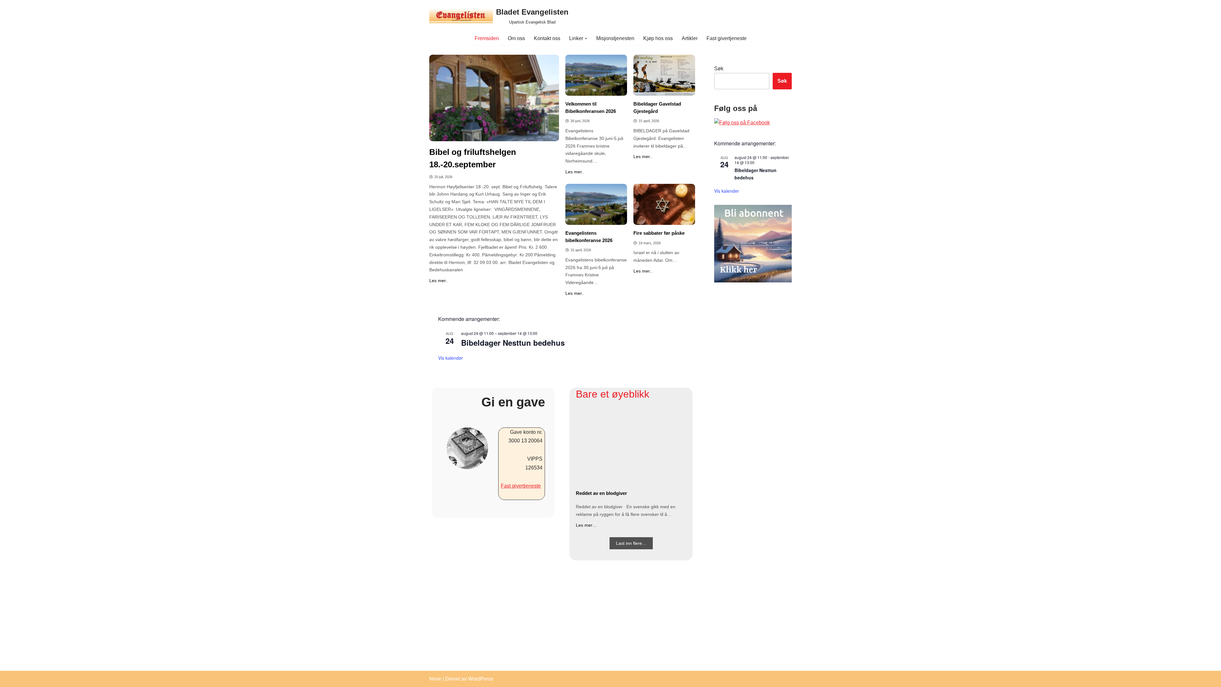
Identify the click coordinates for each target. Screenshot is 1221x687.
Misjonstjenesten (615, 38)
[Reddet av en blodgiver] (631, 446)
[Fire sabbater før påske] (664, 204)
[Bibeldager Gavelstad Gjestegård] (664, 75)
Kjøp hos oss (658, 38)
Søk (718, 68)
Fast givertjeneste (727, 38)
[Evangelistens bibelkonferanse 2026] (596, 204)
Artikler (690, 38)
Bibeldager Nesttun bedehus (513, 342)
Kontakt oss (547, 38)
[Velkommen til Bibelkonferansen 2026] (596, 75)
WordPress (480, 679)
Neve (435, 679)
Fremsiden (487, 38)
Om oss (516, 38)
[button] (586, 38)
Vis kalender (450, 358)
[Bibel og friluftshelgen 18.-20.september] (494, 98)
